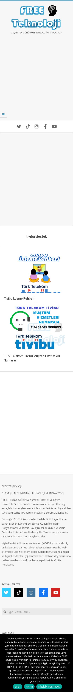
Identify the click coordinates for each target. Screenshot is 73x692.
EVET (18, 686)
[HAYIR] (68, 663)
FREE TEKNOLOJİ (12, 486)
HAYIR (29, 686)
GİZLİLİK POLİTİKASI (49, 686)
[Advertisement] (36, 79)
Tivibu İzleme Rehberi (19, 298)
